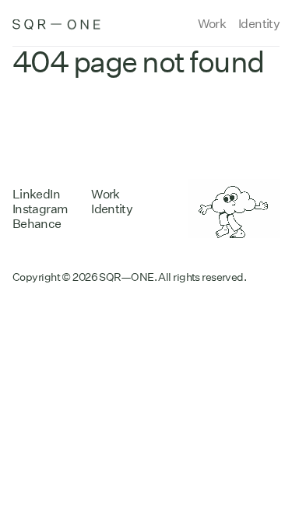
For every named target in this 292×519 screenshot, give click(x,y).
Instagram (40, 209)
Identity (259, 23)
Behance (37, 223)
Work (212, 23)
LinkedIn (36, 194)
